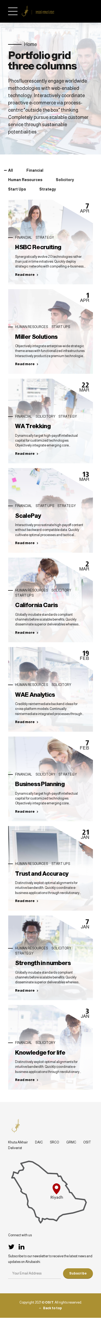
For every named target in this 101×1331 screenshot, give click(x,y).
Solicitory (45, 416)
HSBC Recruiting (38, 247)
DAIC (39, 1142)
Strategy (45, 238)
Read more (25, 275)
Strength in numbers (43, 963)
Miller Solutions (36, 336)
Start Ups (60, 327)
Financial (23, 238)
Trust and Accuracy (41, 873)
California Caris (36, 605)
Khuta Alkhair (18, 1142)
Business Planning (40, 784)
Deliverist (15, 1148)
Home (30, 44)
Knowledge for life (40, 1052)
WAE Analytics (35, 694)
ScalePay (28, 515)
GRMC (71, 1142)
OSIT (87, 1142)
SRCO (54, 1142)
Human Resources (31, 327)
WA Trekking (33, 426)
